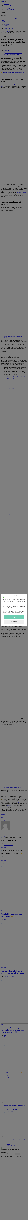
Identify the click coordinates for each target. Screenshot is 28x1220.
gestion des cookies (18, 612)
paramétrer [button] (20, 608)
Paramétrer (14, 621)
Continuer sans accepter (20, 595)
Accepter (14, 617)
